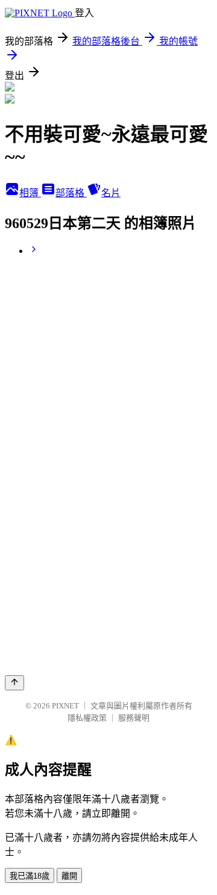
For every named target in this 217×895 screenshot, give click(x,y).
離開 (69, 876)
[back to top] (14, 682)
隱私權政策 (87, 717)
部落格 (71, 193)
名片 (111, 193)
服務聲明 (133, 717)
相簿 (30, 193)
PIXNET (65, 705)
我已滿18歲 (29, 876)
